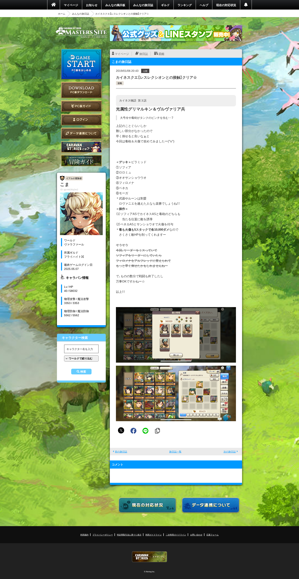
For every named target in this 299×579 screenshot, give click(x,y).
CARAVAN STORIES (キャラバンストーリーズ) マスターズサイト (81, 32)
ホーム (61, 13)
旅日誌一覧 (175, 451)
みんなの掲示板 (115, 5)
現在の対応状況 (226, 5)
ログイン (81, 119)
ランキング (185, 5)
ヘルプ (204, 5)
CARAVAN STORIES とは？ (81, 147)
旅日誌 (143, 54)
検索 (83, 371)
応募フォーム (212, 534)
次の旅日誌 (230, 451)
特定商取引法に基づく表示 (129, 534)
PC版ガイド (81, 106)
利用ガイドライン (153, 534)
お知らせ (91, 5)
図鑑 (161, 54)
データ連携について (81, 133)
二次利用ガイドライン (176, 534)
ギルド (165, 5)
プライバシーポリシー (103, 534)
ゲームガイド (81, 160)
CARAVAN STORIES (149, 556)
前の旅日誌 (121, 451)
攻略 (120, 83)
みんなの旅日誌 (143, 5)
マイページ (71, 5)
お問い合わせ (196, 534)
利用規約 (84, 534)
